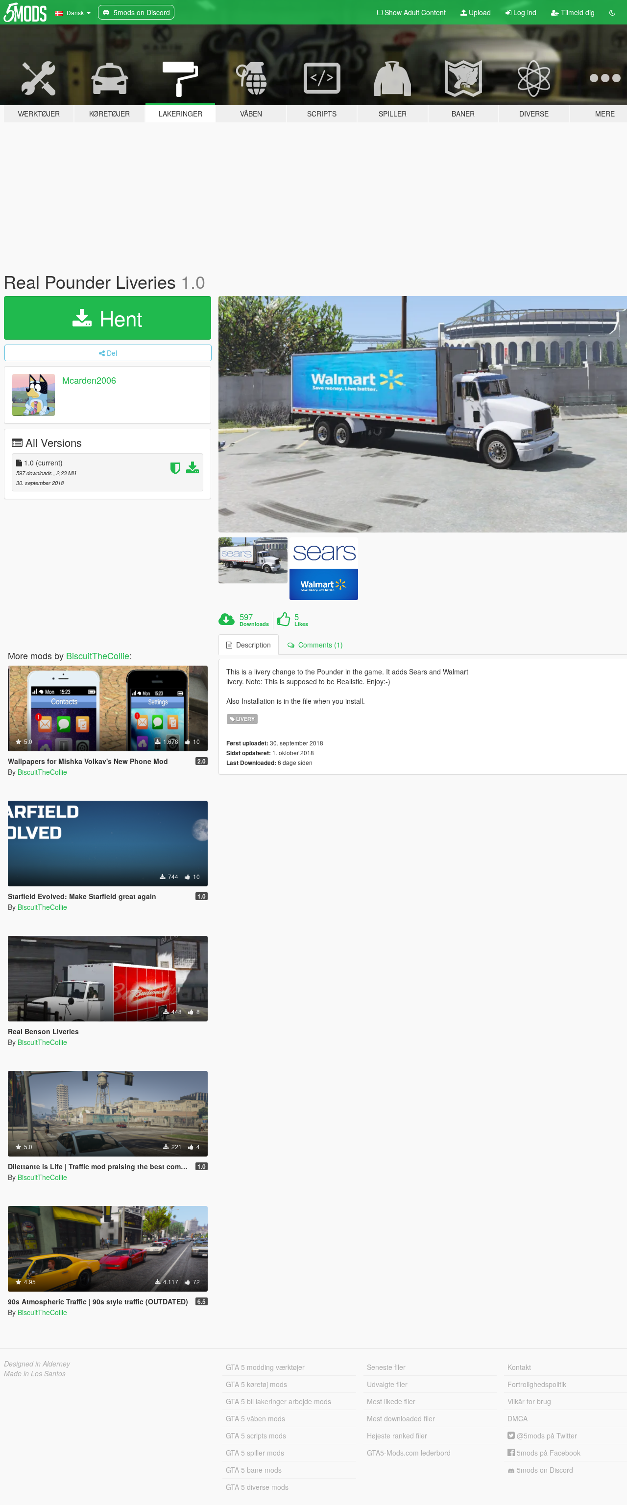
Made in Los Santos (35, 1373)
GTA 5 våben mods (255, 1418)
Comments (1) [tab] (318, 644)
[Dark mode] (612, 12)
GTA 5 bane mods (254, 1470)
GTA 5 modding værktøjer (265, 1367)
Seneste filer (386, 1367)
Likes (301, 624)
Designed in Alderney (37, 1363)
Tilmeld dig (577, 12)
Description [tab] (251, 644)
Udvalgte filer (387, 1384)
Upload (479, 12)
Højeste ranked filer (397, 1435)
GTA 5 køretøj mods (256, 1384)
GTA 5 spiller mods (255, 1453)
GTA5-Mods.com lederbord (409, 1453)
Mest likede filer (391, 1401)
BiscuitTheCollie (97, 655)
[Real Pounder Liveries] (252, 560)
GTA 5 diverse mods (257, 1487)
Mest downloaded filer (401, 1418)
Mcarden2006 (89, 379)
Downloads (254, 624)
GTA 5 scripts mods (256, 1435)
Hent (118, 317)
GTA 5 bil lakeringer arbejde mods (278, 1401)
